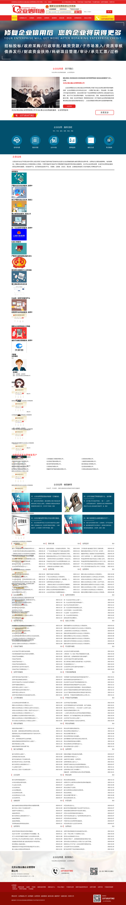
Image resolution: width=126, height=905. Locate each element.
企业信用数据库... (17, 788)
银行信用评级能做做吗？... (19, 778)
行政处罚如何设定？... (18, 660)
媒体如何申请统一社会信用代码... (21, 562)
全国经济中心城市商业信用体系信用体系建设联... (78, 781)
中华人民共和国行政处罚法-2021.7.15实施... (93, 565)
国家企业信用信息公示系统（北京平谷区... (93, 580)
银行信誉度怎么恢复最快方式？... (21, 763)
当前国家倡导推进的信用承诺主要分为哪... (24, 580)
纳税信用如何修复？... (18, 727)
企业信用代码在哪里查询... (19, 631)
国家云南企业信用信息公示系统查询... (92, 572)
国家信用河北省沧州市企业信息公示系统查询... (77, 642)
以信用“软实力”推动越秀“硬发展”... (21, 559)
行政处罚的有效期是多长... (19, 662)
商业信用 (68, 773)
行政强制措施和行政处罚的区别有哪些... (23, 652)
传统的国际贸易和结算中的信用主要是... (75, 809)
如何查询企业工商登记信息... (20, 611)
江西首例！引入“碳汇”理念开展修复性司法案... (77, 652)
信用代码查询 (70, 593)
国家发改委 (21, 885)
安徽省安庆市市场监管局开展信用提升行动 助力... (26, 845)
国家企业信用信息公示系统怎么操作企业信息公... (26, 706)
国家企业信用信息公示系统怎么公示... (23, 703)
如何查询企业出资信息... (19, 606)
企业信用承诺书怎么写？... (19, 590)
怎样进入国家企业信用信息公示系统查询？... (24, 642)
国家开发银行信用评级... (53, 572)
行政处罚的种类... (17, 657)
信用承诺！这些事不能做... (19, 583)
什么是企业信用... (17, 783)
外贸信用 (68, 799)
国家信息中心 (51, 885)
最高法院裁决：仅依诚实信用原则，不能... (58, 547)
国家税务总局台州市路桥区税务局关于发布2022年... (26, 732)
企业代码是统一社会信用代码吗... (73, 608)
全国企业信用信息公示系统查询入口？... (23, 711)
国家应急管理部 (41, 885)
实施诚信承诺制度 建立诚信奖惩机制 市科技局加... (26, 840)
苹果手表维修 (22, 887)
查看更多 (105, 111)
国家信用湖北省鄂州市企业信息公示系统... (93, 583)
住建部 (28, 885)
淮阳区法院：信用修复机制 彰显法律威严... (76, 655)
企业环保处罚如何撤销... (71, 701)
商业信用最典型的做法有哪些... (73, 739)
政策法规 (61, 18)
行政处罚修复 (87, 2)
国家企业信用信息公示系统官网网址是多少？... (25, 716)
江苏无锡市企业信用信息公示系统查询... (92, 588)
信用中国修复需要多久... (19, 683)
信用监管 (85, 542)
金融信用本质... (16, 811)
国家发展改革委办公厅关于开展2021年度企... (59, 554)
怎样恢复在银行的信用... (19, 755)
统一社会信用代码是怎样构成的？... (74, 601)
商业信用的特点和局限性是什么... (73, 742)
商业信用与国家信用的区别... (72, 727)
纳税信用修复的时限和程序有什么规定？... (24, 739)
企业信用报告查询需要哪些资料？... (22, 639)
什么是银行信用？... (17, 765)
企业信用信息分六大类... (19, 793)
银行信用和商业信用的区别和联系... (74, 788)
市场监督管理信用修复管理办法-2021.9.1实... (93, 559)
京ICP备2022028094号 (39, 898)
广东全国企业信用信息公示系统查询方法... (24, 637)
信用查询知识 (18, 619)
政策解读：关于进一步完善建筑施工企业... (24, 557)
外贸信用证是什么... (69, 804)
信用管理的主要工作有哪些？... (73, 768)
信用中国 (100, 885)
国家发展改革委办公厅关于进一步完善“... (92, 549)
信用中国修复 (104, 2)
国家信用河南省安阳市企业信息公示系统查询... (77, 631)
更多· (13, 356)
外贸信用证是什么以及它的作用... (73, 822)
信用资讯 (17, 825)
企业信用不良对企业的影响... (72, 845)
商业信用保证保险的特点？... (72, 729)
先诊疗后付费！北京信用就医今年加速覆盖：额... (26, 832)
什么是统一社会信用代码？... (72, 611)
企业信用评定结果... (17, 791)
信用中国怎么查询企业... (19, 691)
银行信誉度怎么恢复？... (19, 752)
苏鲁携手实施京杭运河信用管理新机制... (75, 763)
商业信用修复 (70, 722)
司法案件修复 (96, 2)
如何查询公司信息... (17, 608)
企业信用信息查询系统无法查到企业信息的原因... (26, 634)
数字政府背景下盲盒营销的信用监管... (74, 847)
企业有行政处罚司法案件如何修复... (74, 657)
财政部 (14, 885)
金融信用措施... (16, 819)
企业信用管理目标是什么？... (20, 565)
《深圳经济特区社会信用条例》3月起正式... (58, 557)
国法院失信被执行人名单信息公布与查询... (93, 575)
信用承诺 (17, 568)
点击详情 (69, 104)
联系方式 (112, 2)
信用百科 (39, 18)
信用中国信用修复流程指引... (20, 678)
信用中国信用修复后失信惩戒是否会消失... (24, 693)
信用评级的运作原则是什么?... (55, 580)
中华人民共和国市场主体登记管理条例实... (93, 562)
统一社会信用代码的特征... (71, 613)
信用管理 (68, 747)
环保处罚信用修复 (71, 696)
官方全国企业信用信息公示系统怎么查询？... (24, 719)
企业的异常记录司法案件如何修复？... (74, 665)
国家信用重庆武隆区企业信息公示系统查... (93, 590)
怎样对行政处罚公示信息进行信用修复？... (24, 680)
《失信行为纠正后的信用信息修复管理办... (24, 549)
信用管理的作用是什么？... (71, 755)
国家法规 (51, 542)
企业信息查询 (18, 593)
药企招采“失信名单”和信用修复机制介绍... (76, 680)
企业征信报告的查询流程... (19, 781)
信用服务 (31, 18)
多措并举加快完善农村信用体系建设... (23, 829)
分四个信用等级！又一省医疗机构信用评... (93, 554)
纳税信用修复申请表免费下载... (21, 745)
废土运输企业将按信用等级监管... (21, 847)
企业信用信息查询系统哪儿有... (21, 626)
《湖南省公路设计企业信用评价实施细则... (24, 552)
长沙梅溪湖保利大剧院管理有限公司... (23, 588)
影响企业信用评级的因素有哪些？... (56, 588)
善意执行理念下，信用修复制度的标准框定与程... (78, 837)
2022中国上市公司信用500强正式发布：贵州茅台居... (27, 837)
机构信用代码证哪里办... (71, 616)
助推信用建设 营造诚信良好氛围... (73, 752)
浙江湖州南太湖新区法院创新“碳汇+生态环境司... (78, 660)
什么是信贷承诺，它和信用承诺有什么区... (24, 577)
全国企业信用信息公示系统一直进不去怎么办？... (26, 709)
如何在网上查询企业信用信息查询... (22, 601)
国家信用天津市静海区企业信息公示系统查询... (77, 639)
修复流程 (69, 18)
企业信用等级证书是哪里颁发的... (55, 590)
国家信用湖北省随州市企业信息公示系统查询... (77, 637)
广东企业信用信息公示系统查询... (55, 575)
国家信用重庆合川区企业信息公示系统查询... (76, 634)
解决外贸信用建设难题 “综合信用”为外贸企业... (77, 806)
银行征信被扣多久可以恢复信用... (21, 757)
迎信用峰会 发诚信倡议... (19, 842)
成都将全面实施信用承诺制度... (21, 572)
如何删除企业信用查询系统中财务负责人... (24, 624)
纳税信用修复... (16, 734)
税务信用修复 (18, 722)
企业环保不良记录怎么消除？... (73, 716)
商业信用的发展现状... (70, 778)
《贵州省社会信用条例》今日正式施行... (23, 554)
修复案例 (54, 18)
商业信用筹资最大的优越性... (72, 734)
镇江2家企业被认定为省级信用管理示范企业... (77, 765)
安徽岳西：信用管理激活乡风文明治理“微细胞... (77, 770)
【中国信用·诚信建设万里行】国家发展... (92, 547)
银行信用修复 (18, 747)
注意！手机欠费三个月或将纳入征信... (74, 832)
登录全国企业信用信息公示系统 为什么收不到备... (78, 840)
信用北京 (14, 887)
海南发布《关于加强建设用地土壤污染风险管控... (78, 714)
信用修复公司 (23, 18)
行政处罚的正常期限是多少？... (21, 667)
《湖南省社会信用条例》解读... (55, 565)
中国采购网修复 (70, 670)
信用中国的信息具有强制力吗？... (21, 688)
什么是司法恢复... (69, 667)
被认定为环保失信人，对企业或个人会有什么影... (78, 706)
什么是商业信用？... (69, 783)
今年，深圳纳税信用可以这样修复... (22, 737)
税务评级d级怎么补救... (18, 742)
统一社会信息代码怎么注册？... (73, 598)
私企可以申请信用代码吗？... (72, 603)
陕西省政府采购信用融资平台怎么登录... (75, 683)
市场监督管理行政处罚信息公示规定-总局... (93, 557)
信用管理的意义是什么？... (71, 760)
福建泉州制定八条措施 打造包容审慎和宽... (93, 552)
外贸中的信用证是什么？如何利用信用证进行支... (78, 814)
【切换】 (49, 2)
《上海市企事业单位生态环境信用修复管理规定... (78, 711)
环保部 (33, 885)
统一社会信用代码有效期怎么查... (73, 606)
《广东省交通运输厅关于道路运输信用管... (58, 549)
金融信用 (17, 799)
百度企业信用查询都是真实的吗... (21, 629)
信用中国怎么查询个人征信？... (21, 685)
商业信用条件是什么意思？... (72, 745)
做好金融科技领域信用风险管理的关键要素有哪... (26, 804)
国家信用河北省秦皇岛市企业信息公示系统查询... (78, 626)
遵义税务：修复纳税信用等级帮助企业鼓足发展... (26, 729)
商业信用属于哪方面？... (71, 732)
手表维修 (31, 887)
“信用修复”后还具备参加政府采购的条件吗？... (77, 675)
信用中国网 (93, 885)
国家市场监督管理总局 (82, 885)
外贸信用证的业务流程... (71, 817)
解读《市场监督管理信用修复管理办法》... (24, 547)
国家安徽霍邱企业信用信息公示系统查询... (76, 624)
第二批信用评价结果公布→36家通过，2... (58, 577)
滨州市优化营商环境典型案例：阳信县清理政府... (78, 685)
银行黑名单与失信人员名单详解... (21, 760)
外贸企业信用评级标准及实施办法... (74, 811)
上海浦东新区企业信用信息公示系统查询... (76, 629)
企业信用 (17, 773)
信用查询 (46, 18)
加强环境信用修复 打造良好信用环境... (75, 719)
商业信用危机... (68, 791)
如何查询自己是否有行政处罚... (21, 665)
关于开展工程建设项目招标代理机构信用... (58, 562)
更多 (44, 542)
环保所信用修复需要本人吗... (72, 709)
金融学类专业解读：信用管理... (73, 757)
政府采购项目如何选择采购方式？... (74, 678)
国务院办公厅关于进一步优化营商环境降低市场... (78, 842)
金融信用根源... (16, 817)
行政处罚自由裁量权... (18, 655)
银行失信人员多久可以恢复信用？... (22, 768)
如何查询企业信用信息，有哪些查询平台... (24, 598)
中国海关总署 (70, 885)
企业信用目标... (16, 786)
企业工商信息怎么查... (18, 616)
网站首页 (14, 18)
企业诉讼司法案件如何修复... (72, 649)
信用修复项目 (78, 18)
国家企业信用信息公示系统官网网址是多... (58, 585)
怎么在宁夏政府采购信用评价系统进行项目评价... (78, 691)
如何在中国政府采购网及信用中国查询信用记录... (78, 688)
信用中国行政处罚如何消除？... (21, 675)
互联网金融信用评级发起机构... (21, 822)
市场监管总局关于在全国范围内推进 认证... (58, 559)
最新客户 (57, 894)
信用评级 (51, 568)
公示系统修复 (18, 696)
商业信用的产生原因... (70, 786)
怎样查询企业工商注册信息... (20, 603)
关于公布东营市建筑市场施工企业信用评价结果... (26, 835)
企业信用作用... (16, 796)
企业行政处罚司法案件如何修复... (21, 649)
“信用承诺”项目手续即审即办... (20, 585)
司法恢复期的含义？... (70, 662)
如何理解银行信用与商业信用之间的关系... (76, 737)
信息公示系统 (87, 18)
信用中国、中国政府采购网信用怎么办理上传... (77, 693)
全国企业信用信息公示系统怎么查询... (92, 577)
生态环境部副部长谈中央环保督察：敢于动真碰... (78, 703)
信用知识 (68, 825)
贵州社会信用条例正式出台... (72, 835)
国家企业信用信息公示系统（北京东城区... (93, 585)
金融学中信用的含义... (18, 809)
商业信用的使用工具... (70, 796)
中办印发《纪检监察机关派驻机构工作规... (58, 552)
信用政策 (17, 542)
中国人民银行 (60, 885)
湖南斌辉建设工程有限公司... (20, 575)
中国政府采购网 (109, 885)
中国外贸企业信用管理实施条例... (73, 819)
